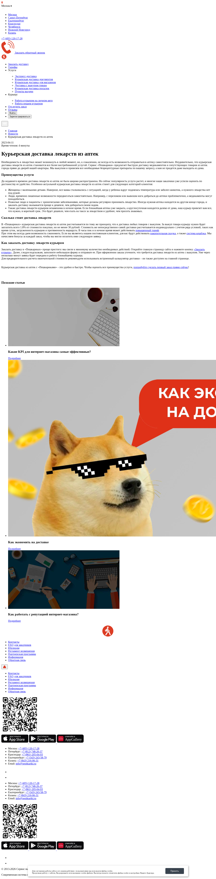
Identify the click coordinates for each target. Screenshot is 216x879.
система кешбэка (196, 233)
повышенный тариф (147, 230)
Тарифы (12, 67)
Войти (12, 113)
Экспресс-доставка (26, 76)
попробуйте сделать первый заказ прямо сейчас (160, 267)
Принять (174, 871)
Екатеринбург (16, 20)
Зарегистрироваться (19, 116)
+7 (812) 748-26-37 (32, 751)
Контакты (13, 641)
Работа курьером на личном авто (34, 100)
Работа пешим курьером (29, 103)
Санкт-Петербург (18, 17)
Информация (15, 657)
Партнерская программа (22, 654)
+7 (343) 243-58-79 (36, 757)
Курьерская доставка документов (34, 79)
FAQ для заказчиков (19, 645)
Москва (12, 14)
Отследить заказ (17, 106)
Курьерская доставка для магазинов (35, 82)
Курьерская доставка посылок (32, 88)
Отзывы (12, 109)
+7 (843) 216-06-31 (27, 760)
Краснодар (14, 23)
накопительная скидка (163, 233)
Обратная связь (17, 660)
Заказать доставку (18, 64)
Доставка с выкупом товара (31, 85)
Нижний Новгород (19, 29)
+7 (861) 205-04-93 (32, 754)
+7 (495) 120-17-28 (11, 38)
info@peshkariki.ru (26, 763)
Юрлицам (13, 648)
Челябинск (14, 26)
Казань (12, 32)
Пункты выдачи (24, 91)
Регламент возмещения (21, 651)
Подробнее (14, 358)
